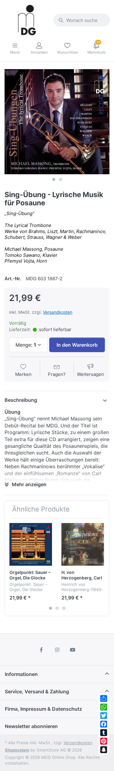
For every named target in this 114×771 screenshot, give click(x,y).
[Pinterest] (103, 741)
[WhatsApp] (103, 707)
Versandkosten (57, 312)
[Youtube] (72, 649)
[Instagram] (57, 649)
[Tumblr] (103, 732)
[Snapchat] (103, 749)
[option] (57, 121)
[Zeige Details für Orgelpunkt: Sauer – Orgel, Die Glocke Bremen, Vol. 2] (30, 544)
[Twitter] (103, 715)
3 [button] (63, 608)
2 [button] (60, 179)
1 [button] (53, 179)
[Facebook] (103, 724)
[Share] (103, 698)
